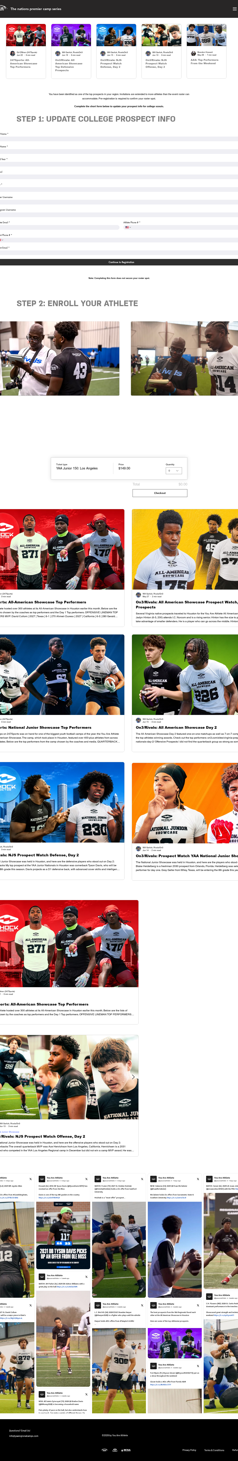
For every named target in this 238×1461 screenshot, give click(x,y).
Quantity (170, 464)
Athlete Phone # (131, 222)
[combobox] (174, 470)
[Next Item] (133, 943)
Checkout (160, 493)
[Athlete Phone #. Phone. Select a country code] (128, 227)
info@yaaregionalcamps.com (23, 1436)
